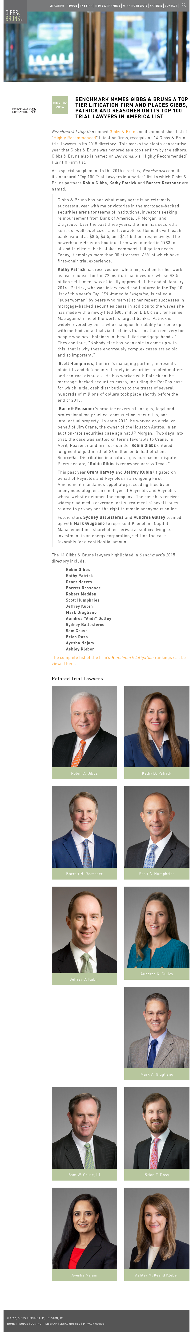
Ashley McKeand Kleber (156, 1275)
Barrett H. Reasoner (84, 873)
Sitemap (51, 1323)
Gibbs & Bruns (124, 131)
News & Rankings (107, 5)
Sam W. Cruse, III (84, 1174)
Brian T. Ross (157, 1174)
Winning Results (135, 5)
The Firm (86, 5)
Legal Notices (70, 1323)
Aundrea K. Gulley (157, 973)
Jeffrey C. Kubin (84, 979)
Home (11, 1323)
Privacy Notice (94, 1323)
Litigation (57, 5)
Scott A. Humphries (156, 873)
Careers (156, 5)
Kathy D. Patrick (157, 773)
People (72, 5)
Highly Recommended (75, 137)
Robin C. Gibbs (84, 773)
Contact (171, 5)
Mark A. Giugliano (157, 1074)
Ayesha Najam (84, 1275)
